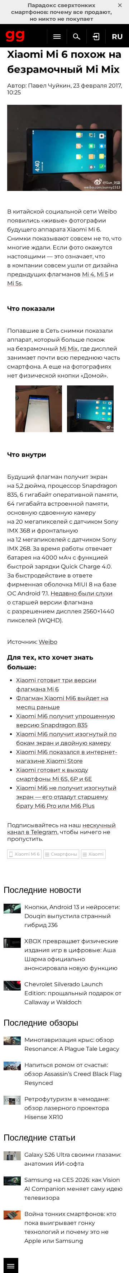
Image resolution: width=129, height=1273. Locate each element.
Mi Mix (68, 348)
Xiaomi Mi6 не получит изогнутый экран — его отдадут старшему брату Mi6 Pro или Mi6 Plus (66, 797)
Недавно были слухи (82, 593)
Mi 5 (102, 274)
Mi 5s (14, 283)
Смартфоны (64, 854)
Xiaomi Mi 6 (27, 854)
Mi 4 (88, 274)
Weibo (48, 641)
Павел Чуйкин (49, 85)
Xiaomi (96, 854)
